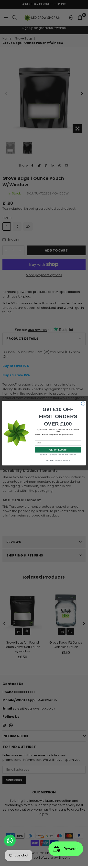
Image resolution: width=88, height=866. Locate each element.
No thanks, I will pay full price (58, 460)
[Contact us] (10, 840)
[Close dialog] (83, 403)
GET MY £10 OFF (58, 449)
